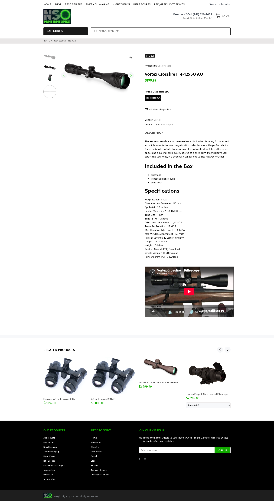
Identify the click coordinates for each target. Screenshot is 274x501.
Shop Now (96, 442)
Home (46, 41)
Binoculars (48, 475)
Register (225, 4)
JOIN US (222, 450)
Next (131, 75)
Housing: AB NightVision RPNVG (60, 399)
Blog (93, 461)
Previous (64, 75)
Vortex (157, 120)
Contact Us (96, 452)
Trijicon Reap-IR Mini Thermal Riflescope (207, 394)
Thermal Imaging (51, 452)
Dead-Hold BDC (153, 98)
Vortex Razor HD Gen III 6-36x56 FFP (158, 383)
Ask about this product (160, 109)
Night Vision (49, 456)
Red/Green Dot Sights (54, 465)
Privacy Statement (100, 475)
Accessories (49, 479)
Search (94, 456)
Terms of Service (99, 470)
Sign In (212, 4)
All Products (49, 438)
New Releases (50, 447)
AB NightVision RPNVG (103, 399)
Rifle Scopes (167, 125)
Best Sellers (48, 442)
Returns (94, 465)
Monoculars (49, 470)
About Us (95, 447)
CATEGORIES (55, 31)
